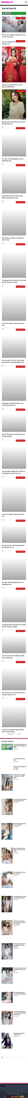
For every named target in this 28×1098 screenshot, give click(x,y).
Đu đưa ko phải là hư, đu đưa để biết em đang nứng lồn (20, 945)
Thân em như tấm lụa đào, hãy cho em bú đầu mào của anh (20, 922)
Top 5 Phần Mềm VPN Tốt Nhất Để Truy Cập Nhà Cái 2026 (20, 746)
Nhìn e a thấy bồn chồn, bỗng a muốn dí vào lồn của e (19, 850)
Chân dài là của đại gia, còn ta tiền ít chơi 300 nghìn (19, 776)
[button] (26, 2)
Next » (19, 734)
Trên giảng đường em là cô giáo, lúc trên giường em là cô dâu (20, 1013)
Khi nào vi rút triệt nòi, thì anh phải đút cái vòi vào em (20, 969)
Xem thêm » (16, 748)
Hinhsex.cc (3, 1086)
